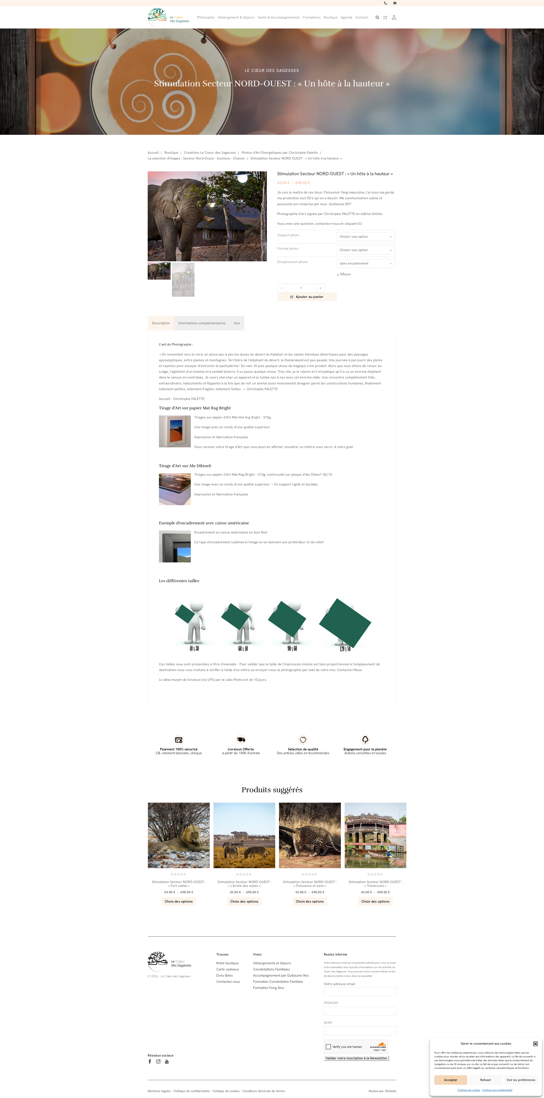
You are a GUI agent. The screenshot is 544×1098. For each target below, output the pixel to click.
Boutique (331, 17)
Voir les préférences (521, 1080)
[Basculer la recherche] (377, 17)
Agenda (346, 17)
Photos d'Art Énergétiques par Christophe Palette (280, 152)
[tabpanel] (272, 517)
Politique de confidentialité (497, 1090)
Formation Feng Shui (268, 988)
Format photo (287, 248)
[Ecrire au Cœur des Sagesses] (394, 3)
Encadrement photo (292, 262)
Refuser (485, 1080)
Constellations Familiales (271, 969)
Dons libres (224, 975)
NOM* (328, 1022)
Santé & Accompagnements (279, 17)
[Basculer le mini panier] (385, 17)
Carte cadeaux (227, 969)
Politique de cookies (469, 1090)
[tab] (161, 323)
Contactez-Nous (349, 670)
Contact (362, 17)
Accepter (450, 1080)
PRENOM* (331, 1003)
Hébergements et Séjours (272, 963)
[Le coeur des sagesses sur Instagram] (158, 1062)
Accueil (153, 152)
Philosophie (206, 17)
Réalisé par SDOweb (382, 1091)
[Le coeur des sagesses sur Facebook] (150, 1062)
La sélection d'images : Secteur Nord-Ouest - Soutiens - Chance (196, 158)
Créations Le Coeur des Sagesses (210, 152)
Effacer (345, 274)
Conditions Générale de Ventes (264, 1091)
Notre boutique (227, 963)
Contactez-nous (228, 981)
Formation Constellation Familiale (278, 981)
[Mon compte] (394, 17)
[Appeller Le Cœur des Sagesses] (385, 3)
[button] (535, 1044)
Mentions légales (159, 1091)
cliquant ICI (353, 223)
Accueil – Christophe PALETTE (181, 399)
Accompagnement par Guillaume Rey (281, 975)
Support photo (288, 235)
